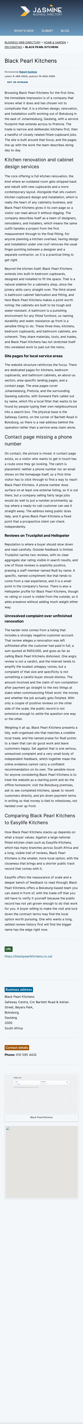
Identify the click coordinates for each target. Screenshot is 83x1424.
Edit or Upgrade (17, 82)
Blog (65, 31)
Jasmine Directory (41, 11)
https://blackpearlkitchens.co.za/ (29, 956)
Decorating (13, 47)
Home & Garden (55, 42)
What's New (24, 31)
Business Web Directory (23, 42)
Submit (47, 31)
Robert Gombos (28, 71)
